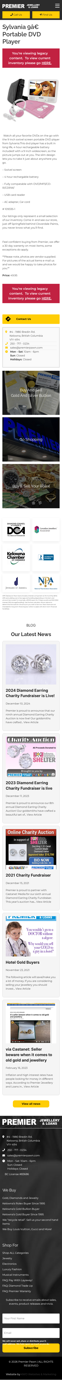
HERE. (47, 63)
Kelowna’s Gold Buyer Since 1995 (23, 1214)
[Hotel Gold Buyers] (31, 936)
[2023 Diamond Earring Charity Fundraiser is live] (31, 757)
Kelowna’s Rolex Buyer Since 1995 (23, 1203)
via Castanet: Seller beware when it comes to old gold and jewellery (29, 1054)
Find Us (47, 14)
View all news (31, 1103)
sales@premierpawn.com (26, 347)
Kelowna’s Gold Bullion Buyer (20, 1208)
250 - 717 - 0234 (19, 343)
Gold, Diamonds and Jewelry (20, 1198)
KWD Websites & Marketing (38, 1374)
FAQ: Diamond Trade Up (17, 1285)
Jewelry (7, 1258)
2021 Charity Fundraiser (28, 875)
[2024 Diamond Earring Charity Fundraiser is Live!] (31, 664)
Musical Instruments (15, 1274)
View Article (31, 722)
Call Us (17, 14)
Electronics (9, 1263)
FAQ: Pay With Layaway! (17, 1280)
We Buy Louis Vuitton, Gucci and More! (27, 1229)
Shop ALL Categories (15, 1252)
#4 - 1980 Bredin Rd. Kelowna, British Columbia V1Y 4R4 (26, 335)
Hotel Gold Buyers (22, 962)
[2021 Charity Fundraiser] (31, 849)
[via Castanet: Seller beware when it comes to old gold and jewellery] (31, 1023)
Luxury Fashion (12, 1269)
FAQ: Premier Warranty (16, 1291)
